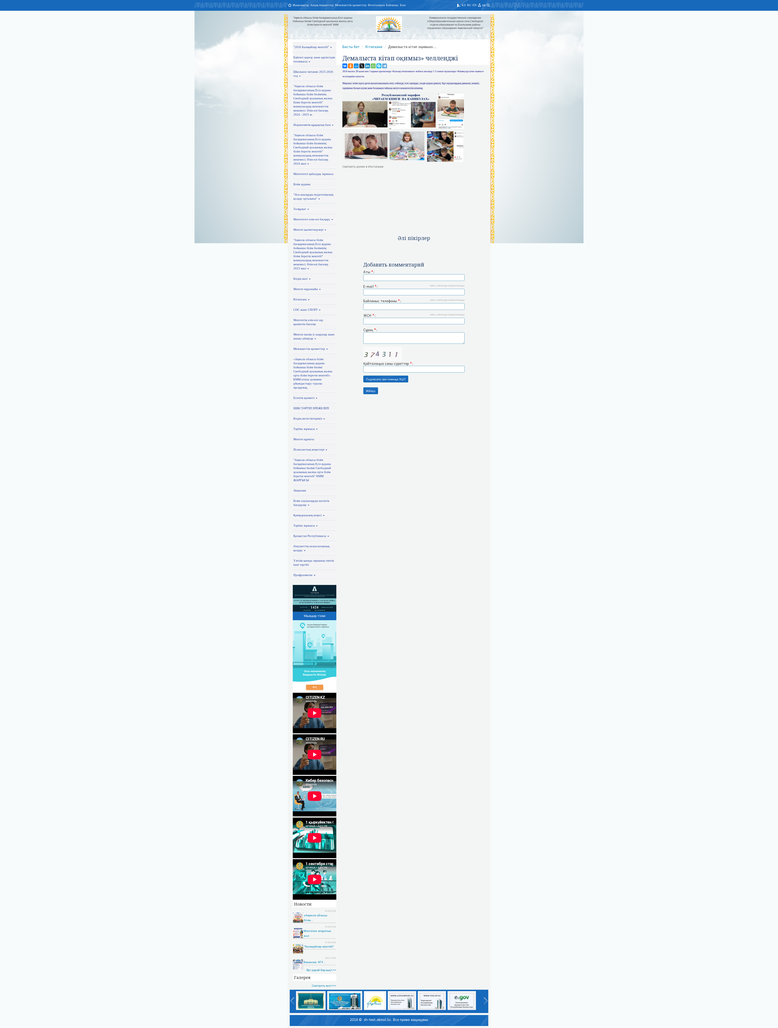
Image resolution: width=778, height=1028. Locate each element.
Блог (403, 5)
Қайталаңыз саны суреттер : (388, 363)
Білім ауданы (301, 184)
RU (469, 5)
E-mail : (414, 286)
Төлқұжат (300, 209)
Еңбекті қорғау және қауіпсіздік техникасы (314, 59)
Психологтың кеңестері (309, 449)
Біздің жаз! (301, 278)
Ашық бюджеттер (322, 5)
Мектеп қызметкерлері (308, 229)
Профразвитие (303, 575)
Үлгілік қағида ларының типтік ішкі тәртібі (313, 562)
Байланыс (392, 5)
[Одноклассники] (350, 65)
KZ (464, 5)
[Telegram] (384, 65)
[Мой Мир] (356, 65)
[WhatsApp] (373, 65)
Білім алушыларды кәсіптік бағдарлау (311, 503)
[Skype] (378, 65)
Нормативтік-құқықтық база (312, 124)
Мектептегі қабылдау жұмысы (313, 174)
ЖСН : (414, 315)
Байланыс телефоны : (414, 301)
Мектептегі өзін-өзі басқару (312, 219)
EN (474, 5)
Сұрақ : (370, 330)
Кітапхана (300, 299)
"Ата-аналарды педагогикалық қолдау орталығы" (313, 196)
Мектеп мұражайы (306, 289)
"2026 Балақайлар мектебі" (311, 47)
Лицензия (299, 490)
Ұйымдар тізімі (314, 615)
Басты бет (351, 46)
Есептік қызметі (304, 397)
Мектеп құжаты (303, 439)
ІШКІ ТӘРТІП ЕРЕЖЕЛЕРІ (311, 408)
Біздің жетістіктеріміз (308, 418)
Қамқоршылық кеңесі (308, 515)
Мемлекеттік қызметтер (351, 5)
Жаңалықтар (301, 5)
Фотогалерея (376, 5)
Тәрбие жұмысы (304, 428)
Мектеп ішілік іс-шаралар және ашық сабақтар (313, 336)
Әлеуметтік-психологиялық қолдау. (311, 548)
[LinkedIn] (367, 65)
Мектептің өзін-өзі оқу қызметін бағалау (308, 322)
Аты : (368, 272)
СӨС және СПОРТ (305, 309)
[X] (361, 65)
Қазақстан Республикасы (310, 536)
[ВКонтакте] (344, 65)
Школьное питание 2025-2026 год (313, 73)
